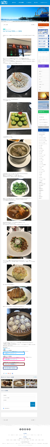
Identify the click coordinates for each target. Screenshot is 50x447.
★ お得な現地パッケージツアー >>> (10, 359)
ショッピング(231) (41, 150)
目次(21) (40, 193)
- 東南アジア (40, 71)
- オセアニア (40, 81)
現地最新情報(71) (41, 190)
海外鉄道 (29, 443)
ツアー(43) (40, 153)
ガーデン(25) (40, 145)
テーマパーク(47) (41, 156)
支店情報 (25, 433)
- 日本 (39, 89)
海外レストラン (24, 443)
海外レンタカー (18, 443)
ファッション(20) (41, 169)
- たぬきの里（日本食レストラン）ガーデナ (44, 119)
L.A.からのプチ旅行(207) (42, 132)
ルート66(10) (40, 180)
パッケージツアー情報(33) (42, 164)
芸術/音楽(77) (40, 196)
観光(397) (40, 198)
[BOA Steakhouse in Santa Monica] (6, 383)
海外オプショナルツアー (11, 443)
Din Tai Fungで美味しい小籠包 (12, 31)
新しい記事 (6, 24)
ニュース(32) (40, 161)
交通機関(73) (40, 182)
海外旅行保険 (40, 443)
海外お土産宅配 (45, 443)
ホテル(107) (40, 177)
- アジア (40, 68)
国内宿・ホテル (34, 443)
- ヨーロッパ (40, 76)
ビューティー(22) (41, 166)
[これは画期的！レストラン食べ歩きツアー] (31, 383)
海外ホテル (4, 443)
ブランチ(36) (40, 172)
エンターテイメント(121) (42, 137)
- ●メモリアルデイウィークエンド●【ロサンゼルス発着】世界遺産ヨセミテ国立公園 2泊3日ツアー (44, 114)
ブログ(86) (40, 174)
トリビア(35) (40, 158)
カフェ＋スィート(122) (42, 142)
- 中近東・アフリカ (41, 84)
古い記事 (32, 24)
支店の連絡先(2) (41, 185)
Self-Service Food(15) (42, 134)
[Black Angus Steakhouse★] (19, 383)
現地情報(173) (41, 188)
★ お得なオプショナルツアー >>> (10, 353)
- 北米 (39, 79)
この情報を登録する (6, 408)
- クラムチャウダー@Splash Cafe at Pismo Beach (44, 122)
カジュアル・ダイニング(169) (43, 140)
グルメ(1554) (40, 148)
